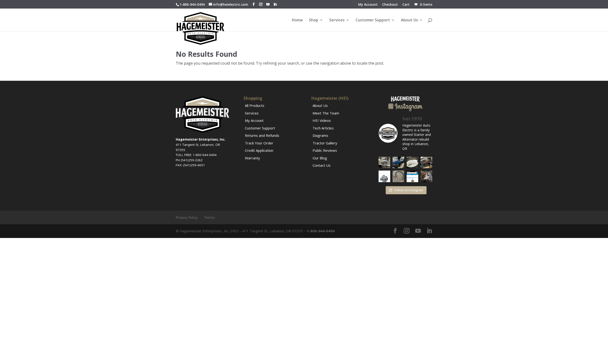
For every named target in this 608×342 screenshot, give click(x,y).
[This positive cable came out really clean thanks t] (398, 176)
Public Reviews (325, 150)
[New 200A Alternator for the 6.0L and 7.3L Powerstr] (384, 176)
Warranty (252, 158)
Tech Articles (323, 128)
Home (297, 20)
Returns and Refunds (262, 135)
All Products (254, 105)
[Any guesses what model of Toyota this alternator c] (384, 162)
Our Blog (320, 158)
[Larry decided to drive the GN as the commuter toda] (398, 162)
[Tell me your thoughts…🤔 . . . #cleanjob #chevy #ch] (426, 162)
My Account (368, 5)
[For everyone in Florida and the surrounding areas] (412, 176)
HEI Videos (322, 120)
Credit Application (259, 150)
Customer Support (373, 20)
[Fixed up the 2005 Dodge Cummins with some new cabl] (426, 176)
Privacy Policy (187, 217)
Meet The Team (326, 113)
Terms (209, 217)
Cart (406, 5)
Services (337, 20)
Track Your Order (259, 143)
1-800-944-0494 (192, 4)
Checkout (390, 5)
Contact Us (322, 165)
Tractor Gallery (325, 143)
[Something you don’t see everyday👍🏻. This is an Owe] (412, 162)
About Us (409, 20)
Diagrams (320, 135)
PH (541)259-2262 (189, 160)
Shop (313, 20)
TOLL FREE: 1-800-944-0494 (196, 155)
